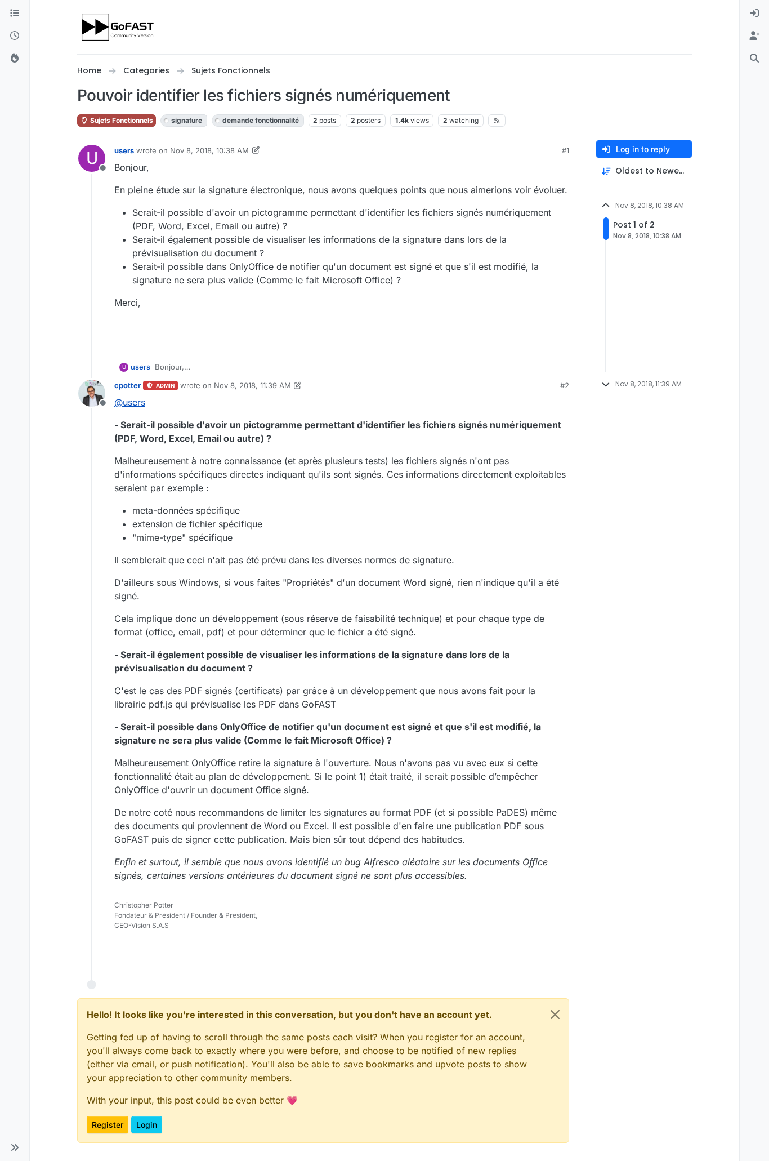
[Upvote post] (519, 331)
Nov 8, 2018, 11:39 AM (252, 385)
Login (146, 1124)
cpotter (127, 385)
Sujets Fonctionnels (120, 120)
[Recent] (15, 36)
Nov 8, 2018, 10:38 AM (209, 150)
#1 (565, 150)
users (124, 150)
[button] (15, 1147)
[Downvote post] (559, 331)
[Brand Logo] (118, 27)
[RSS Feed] (497, 120)
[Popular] (15, 59)
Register (107, 1124)
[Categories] (15, 14)
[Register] (754, 36)
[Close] (555, 1014)
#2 (564, 385)
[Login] (754, 14)
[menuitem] (754, 14)
